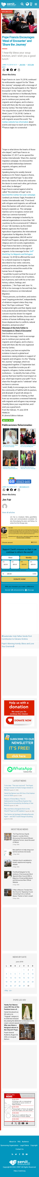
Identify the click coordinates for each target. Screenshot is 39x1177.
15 (24, 978)
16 (28, 978)
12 (11, 978)
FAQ (18, 1142)
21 (19, 982)
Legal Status (24, 1145)
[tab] (12, 1095)
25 (6, 986)
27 (15, 986)
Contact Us (20, 1149)
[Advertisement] (19, 620)
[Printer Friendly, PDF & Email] (8, 420)
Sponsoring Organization (9, 1145)
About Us (12, 1142)
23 (28, 982)
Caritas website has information (15, 122)
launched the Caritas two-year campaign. (19, 195)
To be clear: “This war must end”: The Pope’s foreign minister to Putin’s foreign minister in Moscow (18, 788)
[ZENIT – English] (11, 4)
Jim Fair (22, 65)
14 (19, 978)
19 (11, 982)
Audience (25, 1142)
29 (24, 986)
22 (24, 982)
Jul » (10, 990)
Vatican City (7, 12)
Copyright (33, 1145)
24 (32, 982)
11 (6, 978)
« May (6, 990)
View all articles (8, 512)
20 (15, 982)
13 (15, 978)
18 (6, 982)
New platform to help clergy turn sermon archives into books (23, 851)
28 (19, 986)
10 (32, 974)
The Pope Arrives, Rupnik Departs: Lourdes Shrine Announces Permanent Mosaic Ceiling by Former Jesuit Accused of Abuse (23, 838)
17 (32, 978)
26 (11, 986)
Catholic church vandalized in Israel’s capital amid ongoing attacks (22, 862)
